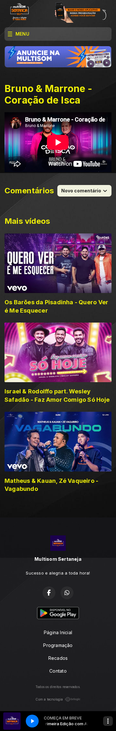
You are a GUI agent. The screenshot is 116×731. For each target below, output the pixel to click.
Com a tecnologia (49, 699)
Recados (58, 658)
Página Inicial (58, 632)
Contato (57, 671)
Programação (57, 645)
